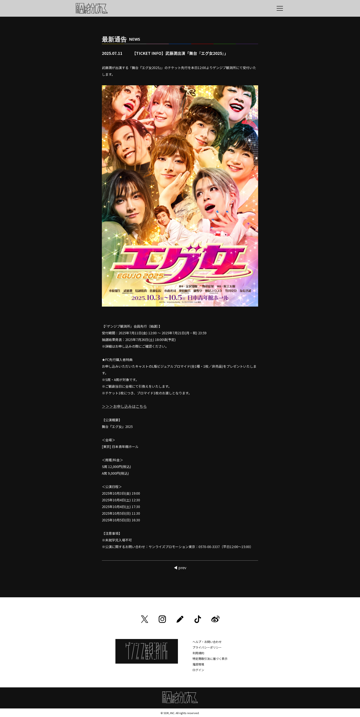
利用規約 (198, 653)
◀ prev (180, 567)
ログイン (198, 670)
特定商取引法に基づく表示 (210, 659)
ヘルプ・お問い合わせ (207, 642)
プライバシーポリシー (207, 647)
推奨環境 (198, 664)
